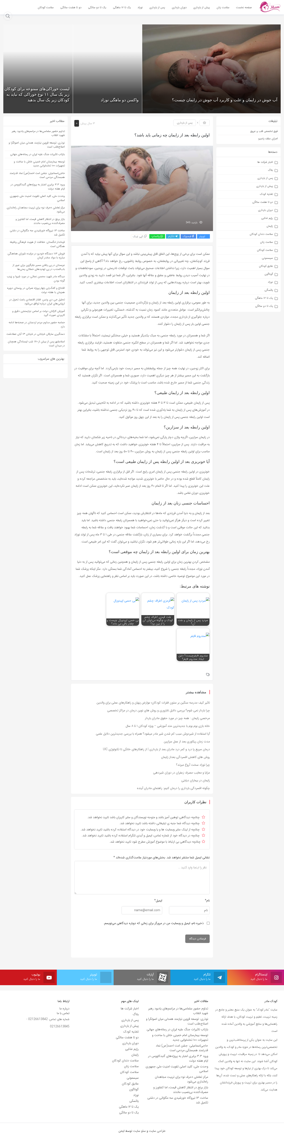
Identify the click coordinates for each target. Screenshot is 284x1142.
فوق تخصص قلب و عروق (264, 131)
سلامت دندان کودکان (261, 234)
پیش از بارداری (264, 186)
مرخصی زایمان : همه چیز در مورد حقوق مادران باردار (177, 718)
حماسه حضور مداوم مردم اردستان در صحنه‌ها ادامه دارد (37, 324)
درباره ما (64, 1008)
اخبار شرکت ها (265, 162)
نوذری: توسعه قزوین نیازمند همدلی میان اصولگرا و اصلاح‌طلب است (37, 145)
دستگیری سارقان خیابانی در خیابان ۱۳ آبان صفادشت (35, 334)
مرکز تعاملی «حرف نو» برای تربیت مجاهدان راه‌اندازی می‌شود (36, 209)
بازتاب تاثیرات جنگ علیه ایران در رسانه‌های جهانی (37, 154)
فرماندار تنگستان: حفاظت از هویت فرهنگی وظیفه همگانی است (37, 244)
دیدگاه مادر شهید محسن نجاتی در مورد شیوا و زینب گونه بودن (36, 278)
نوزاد (270, 282)
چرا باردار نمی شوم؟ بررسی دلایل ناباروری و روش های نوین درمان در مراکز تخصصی (158, 710)
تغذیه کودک (266, 194)
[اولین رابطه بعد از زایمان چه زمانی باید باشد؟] (142, 188)
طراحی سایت (157, 1130)
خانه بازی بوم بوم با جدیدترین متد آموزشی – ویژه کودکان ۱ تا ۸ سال (168, 725)
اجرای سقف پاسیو (268, 138)
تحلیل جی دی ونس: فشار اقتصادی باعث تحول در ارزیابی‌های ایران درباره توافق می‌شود (37, 301)
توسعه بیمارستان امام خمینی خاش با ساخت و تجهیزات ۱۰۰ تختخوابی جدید (39, 163)
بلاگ (270, 170)
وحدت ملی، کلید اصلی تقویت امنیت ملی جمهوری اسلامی (37, 198)
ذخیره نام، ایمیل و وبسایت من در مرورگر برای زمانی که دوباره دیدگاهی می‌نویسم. (153, 923)
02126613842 (38, 1019)
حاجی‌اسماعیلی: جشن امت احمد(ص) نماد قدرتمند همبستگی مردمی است (37, 175)
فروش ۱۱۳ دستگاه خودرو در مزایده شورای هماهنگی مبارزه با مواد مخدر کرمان (36, 255)
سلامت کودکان (265, 250)
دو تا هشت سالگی (262, 202)
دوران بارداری (265, 210)
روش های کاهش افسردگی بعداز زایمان (185, 757)
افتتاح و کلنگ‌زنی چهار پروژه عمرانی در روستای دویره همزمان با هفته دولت (36, 290)
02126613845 (59, 1026)
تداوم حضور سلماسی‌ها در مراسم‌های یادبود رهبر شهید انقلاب (38, 133)
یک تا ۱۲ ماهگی (264, 298)
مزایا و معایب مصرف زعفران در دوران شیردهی (181, 772)
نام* (207, 900)
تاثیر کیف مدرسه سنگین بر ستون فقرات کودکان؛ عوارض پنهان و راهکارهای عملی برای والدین (153, 702)
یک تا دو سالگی (264, 306)
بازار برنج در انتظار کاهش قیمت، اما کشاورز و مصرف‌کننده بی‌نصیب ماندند (40, 221)
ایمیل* (158, 900)
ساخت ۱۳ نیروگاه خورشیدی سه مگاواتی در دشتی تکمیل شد (37, 232)
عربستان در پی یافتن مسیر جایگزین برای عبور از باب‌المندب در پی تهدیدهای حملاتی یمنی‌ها (39, 267)
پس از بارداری (265, 178)
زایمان (269, 226)
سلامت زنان (266, 242)
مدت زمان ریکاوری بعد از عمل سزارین (187, 741)
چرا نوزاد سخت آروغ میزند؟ (193, 764)
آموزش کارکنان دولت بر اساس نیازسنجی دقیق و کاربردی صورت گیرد (38, 313)
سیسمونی (267, 258)
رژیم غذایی (267, 218)
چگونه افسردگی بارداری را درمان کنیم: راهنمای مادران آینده (173, 788)
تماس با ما (63, 1013)
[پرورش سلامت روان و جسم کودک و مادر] (269, 7)
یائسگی (268, 290)
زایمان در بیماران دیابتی (195, 780)
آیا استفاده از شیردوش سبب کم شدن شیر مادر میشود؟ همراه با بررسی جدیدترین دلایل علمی (153, 733)
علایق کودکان (266, 266)
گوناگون (268, 274)
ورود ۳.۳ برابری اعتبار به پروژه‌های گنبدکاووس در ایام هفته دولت (38, 186)
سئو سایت (139, 1130)
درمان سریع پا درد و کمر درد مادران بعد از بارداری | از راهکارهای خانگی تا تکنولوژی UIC (156, 749)
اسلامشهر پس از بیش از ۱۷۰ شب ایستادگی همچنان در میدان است (36, 343)
